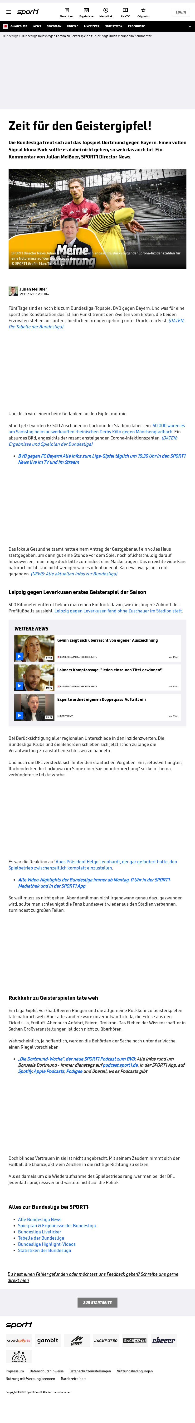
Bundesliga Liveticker (39, 1232)
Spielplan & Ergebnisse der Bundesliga (57, 1225)
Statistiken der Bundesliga (44, 1250)
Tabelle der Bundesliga (41, 1238)
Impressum (15, 1371)
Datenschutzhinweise (47, 1371)
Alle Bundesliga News (39, 1219)
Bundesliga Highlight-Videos (47, 1244)
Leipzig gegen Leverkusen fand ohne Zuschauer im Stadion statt (118, 611)
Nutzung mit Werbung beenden (30, 1378)
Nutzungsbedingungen (135, 1371)
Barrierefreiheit (73, 1378)
